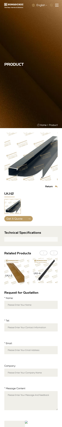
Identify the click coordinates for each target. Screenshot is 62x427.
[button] (43, 253)
